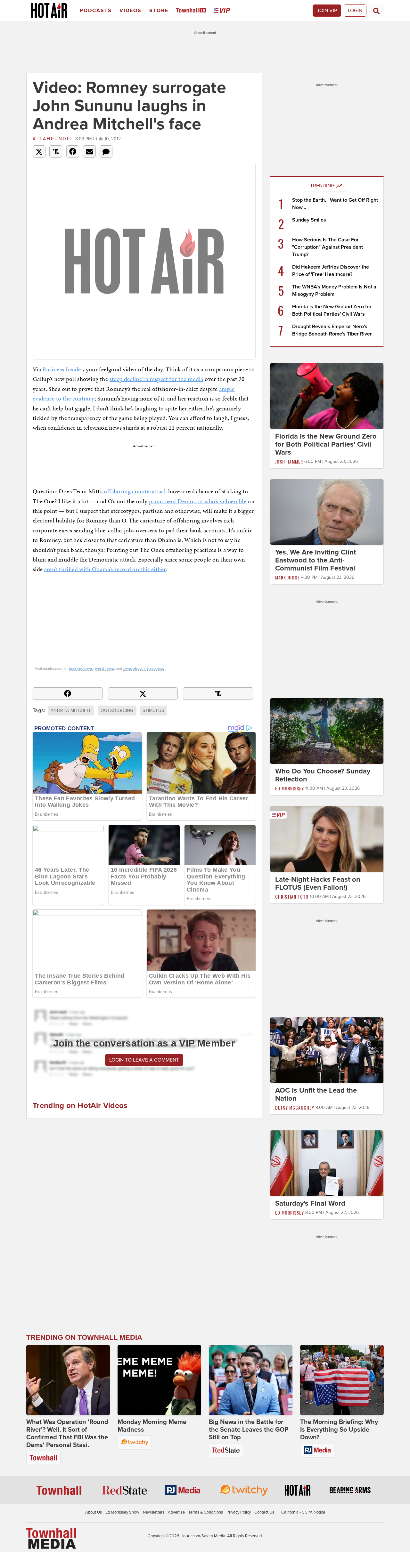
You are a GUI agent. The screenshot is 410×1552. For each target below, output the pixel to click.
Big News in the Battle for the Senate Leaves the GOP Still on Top (248, 1429)
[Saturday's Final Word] (326, 1163)
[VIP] (223, 10)
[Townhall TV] (192, 10)
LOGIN (355, 10)
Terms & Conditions (205, 1512)
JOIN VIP (327, 10)
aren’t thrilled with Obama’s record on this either (105, 569)
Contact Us (264, 1512)
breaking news (81, 668)
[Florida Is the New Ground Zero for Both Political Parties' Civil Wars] (326, 395)
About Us (93, 1512)
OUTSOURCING (117, 710)
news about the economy (144, 668)
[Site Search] (376, 10)
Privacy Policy (238, 1512)
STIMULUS (153, 710)
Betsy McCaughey (294, 1107)
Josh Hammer (289, 461)
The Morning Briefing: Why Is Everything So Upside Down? (339, 1429)
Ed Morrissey (289, 788)
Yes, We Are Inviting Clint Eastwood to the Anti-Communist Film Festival (315, 560)
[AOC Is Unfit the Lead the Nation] (326, 1050)
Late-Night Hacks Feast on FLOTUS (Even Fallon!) (317, 883)
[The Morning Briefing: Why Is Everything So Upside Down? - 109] (342, 1380)
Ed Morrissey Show (122, 1512)
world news (104, 668)
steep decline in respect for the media (156, 379)
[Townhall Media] (51, 1537)
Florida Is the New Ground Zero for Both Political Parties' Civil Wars (326, 444)
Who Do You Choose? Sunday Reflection (322, 775)
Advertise (176, 1512)
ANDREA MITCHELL (71, 710)
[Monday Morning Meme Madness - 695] (159, 1380)
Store (158, 10)
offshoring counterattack (135, 491)
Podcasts (96, 10)
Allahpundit (52, 138)
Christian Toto (291, 896)
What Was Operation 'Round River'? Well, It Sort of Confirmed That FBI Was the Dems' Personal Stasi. (67, 1433)
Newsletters (153, 1512)
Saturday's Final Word (310, 1204)
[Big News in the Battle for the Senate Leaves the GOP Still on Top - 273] (250, 1380)
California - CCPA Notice (303, 1512)
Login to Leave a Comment (144, 1060)
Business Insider (62, 369)
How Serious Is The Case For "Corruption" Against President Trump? (327, 247)
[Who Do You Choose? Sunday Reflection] (326, 731)
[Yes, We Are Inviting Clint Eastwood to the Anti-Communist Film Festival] (326, 511)
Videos (130, 10)
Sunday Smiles (309, 220)
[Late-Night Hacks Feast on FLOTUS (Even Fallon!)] (326, 839)
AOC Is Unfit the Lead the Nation (316, 1094)
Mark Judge (287, 577)
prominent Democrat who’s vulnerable (197, 501)
